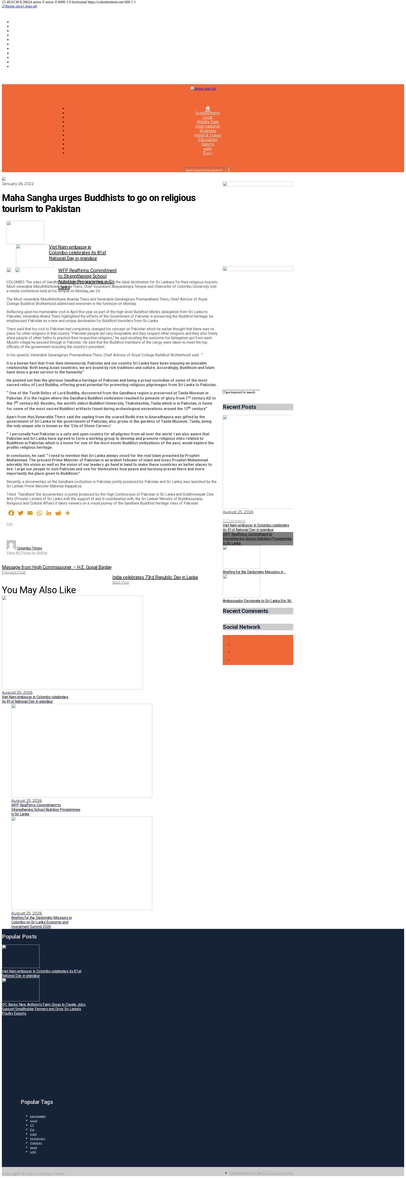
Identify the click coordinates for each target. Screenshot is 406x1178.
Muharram (37, 1138)
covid (33, 1120)
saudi (33, 1147)
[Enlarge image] (287, 187)
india (33, 1134)
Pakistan (36, 1143)
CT (32, 1125)
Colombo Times (29, 548)
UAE (33, 1152)
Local (16, 31)
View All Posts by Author (27, 553)
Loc (10, 524)
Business (19, 44)
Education (21, 53)
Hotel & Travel (24, 48)
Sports (17, 57)
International (23, 40)
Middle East (22, 35)
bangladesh (38, 1116)
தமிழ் (15, 62)
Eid (32, 1129)
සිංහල (16, 66)
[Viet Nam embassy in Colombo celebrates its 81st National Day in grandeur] (57, 232)
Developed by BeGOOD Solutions (261, 1173)
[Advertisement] (258, 359)
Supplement (23, 26)
